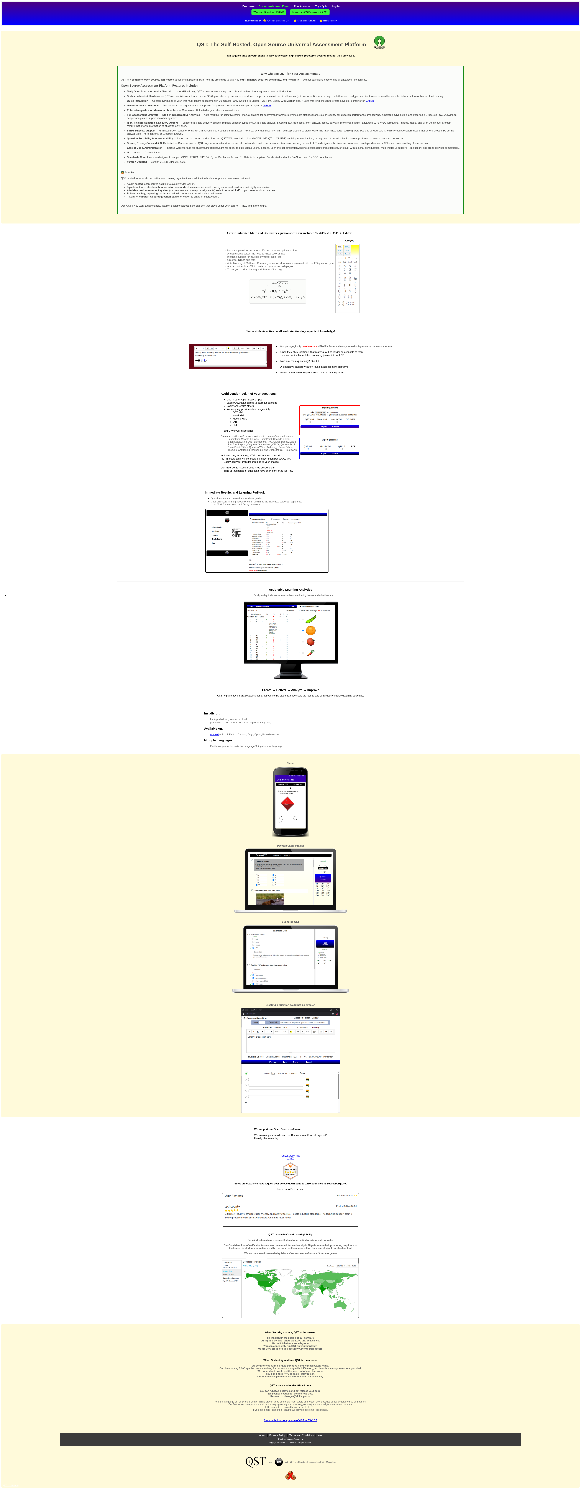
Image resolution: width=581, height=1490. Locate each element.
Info (319, 1435)
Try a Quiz (321, 6)
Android (214, 734)
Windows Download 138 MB (269, 12)
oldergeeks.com (330, 21)
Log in (336, 6)
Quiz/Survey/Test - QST (290, 1157)
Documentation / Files (273, 6)
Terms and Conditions (301, 1435)
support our (266, 1129)
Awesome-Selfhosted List (278, 21)
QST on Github (10, 1485)
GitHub (370, 100)
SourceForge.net (337, 1183)
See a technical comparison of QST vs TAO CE (290, 1420)
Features (248, 6)
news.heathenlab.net (306, 21)
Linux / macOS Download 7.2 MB (309, 12)
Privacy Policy (277, 1435)
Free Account (302, 6)
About (263, 1435)
